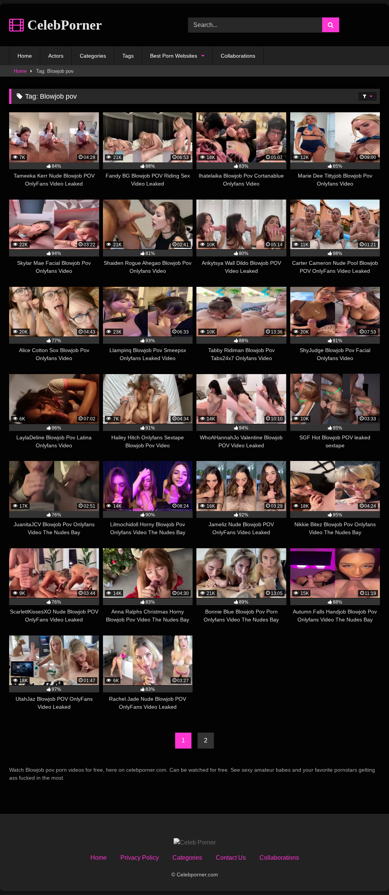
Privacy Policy (139, 857)
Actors (55, 56)
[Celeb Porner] (195, 842)
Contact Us (231, 857)
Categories (93, 56)
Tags (128, 56)
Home (24, 56)
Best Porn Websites (173, 56)
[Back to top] (365, 872)
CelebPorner (63, 25)
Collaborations (238, 56)
